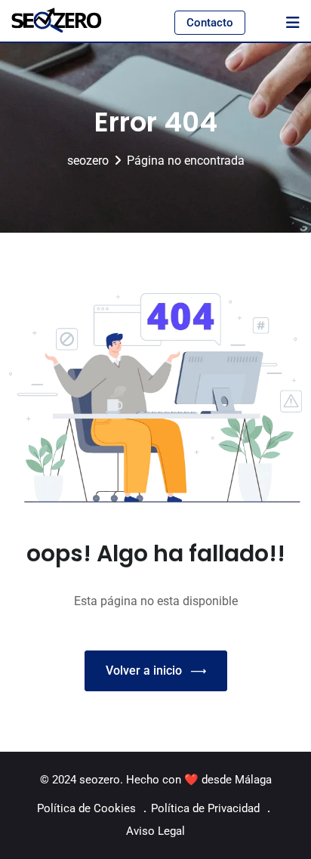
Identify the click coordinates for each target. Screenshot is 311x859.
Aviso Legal (155, 831)
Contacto (209, 22)
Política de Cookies (86, 808)
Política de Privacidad (205, 808)
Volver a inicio (144, 670)
